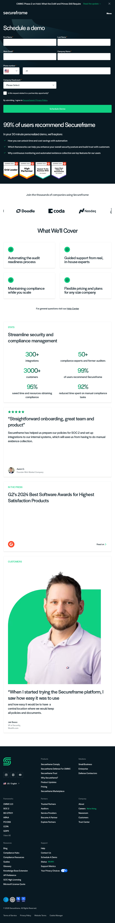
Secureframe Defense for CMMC (56, 768)
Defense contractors (88, 773)
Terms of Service (10, 915)
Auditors (45, 808)
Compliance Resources (13, 857)
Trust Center (84, 821)
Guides (6, 861)
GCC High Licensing (12, 879)
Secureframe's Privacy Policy (35, 100)
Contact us (46, 852)
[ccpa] (18, 899)
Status (44, 861)
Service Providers (49, 812)
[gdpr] (23, 899)
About (81, 803)
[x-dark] (13, 775)
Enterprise (83, 768)
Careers (87, 808)
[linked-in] (6, 775)
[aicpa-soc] (6, 899)
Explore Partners (48, 821)
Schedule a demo (49, 857)
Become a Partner (49, 817)
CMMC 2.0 (8, 803)
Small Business (85, 764)
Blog (5, 848)
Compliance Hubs (11, 852)
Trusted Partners (48, 803)
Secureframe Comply (50, 764)
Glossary (7, 866)
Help (43, 848)
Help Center (73, 308)
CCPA (6, 826)
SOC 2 (6, 808)
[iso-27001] (12, 899)
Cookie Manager (56, 915)
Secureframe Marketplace (52, 791)
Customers (83, 817)
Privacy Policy (25, 915)
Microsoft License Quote (14, 884)
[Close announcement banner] (109, 4)
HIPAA (6, 817)
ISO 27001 (8, 812)
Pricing (44, 786)
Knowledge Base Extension (15, 870)
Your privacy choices (50, 870)
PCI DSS (7, 821)
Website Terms (40, 915)
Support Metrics (48, 866)
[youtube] (20, 775)
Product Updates (48, 782)
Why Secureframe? (49, 777)
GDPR (6, 830)
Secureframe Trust (49, 773)
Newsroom (83, 812)
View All (7, 835)
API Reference (9, 875)
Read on (100, 544)
